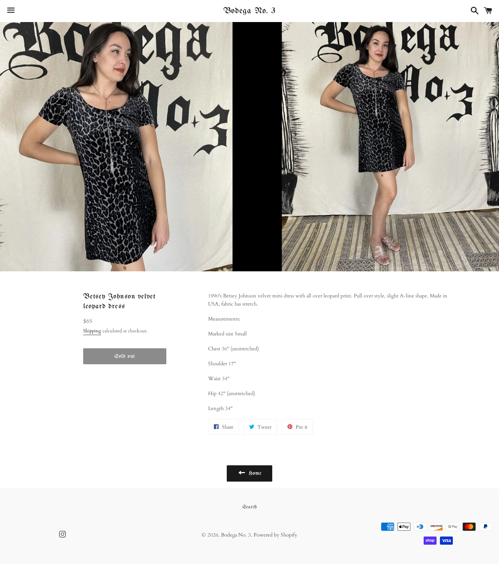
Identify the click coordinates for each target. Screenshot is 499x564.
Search (249, 507)
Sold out (124, 356)
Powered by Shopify (275, 534)
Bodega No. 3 (249, 10)
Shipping (92, 331)
